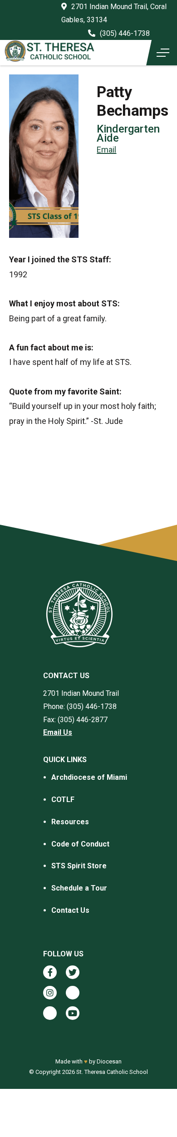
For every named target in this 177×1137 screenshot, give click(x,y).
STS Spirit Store (79, 865)
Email (106, 149)
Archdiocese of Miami (89, 777)
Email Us (57, 732)
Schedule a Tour (79, 888)
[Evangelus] (50, 1013)
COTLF (62, 799)
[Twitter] (72, 972)
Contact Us (70, 910)
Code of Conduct (80, 844)
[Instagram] (50, 992)
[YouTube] (72, 1013)
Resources (70, 821)
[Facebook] (50, 972)
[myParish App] (72, 992)
